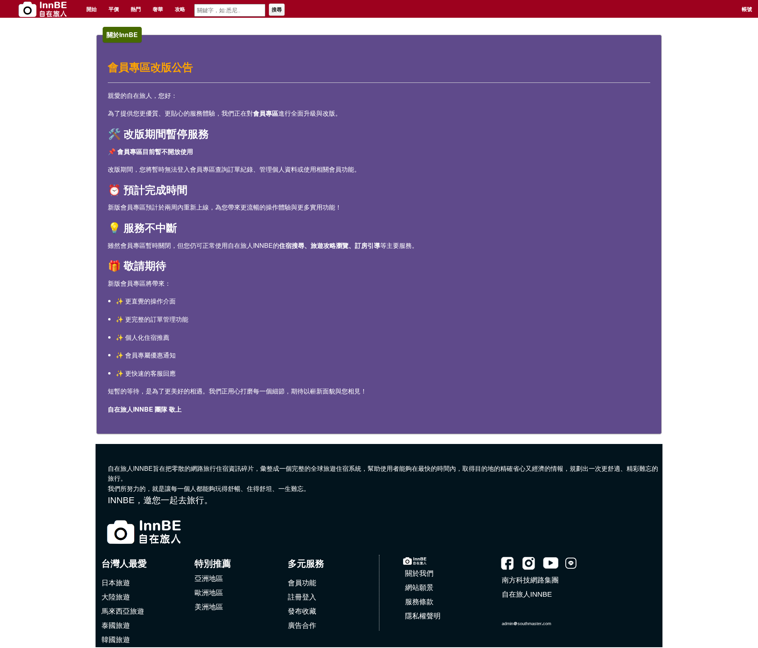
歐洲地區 (209, 593)
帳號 (747, 9)
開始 (91, 9)
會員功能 (302, 583)
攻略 (180, 9)
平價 (114, 9)
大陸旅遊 (115, 597)
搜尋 (277, 10)
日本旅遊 (115, 583)
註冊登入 (302, 597)
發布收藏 (302, 611)
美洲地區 (209, 607)
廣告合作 (302, 625)
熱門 (136, 9)
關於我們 (419, 573)
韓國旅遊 (115, 640)
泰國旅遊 (115, 625)
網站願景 (419, 588)
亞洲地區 (209, 578)
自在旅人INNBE (527, 594)
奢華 (158, 9)
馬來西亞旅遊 (122, 611)
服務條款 (419, 602)
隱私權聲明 (423, 616)
